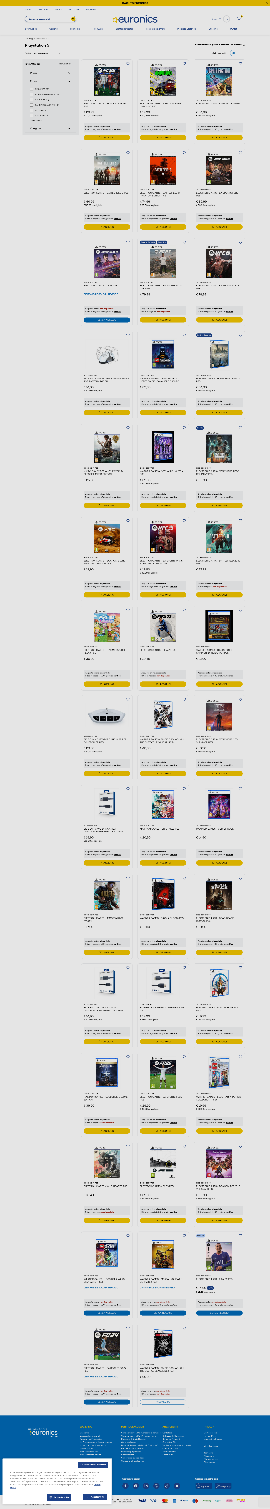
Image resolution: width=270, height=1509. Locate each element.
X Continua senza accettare (93, 1465)
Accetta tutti (97, 1497)
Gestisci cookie (61, 1497)
